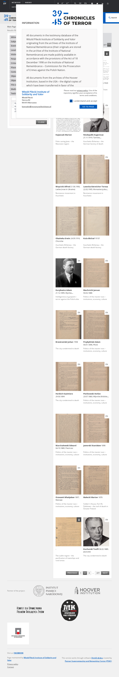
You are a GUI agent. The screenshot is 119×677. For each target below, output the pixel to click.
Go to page (88, 106)
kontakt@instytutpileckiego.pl (36, 106)
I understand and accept (85, 101)
